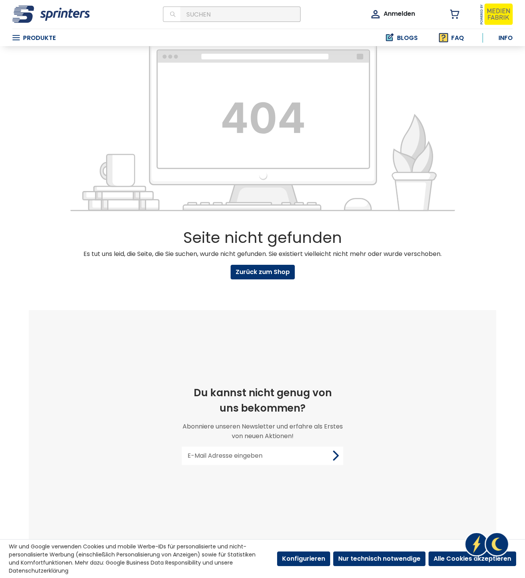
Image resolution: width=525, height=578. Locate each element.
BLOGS (407, 37)
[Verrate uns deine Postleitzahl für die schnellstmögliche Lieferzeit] (486, 544)
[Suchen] (171, 14)
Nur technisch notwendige (379, 558)
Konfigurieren (303, 558)
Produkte (39, 37)
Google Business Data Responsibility (153, 562)
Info (505, 37)
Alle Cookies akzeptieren (472, 558)
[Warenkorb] (450, 14)
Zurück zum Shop (263, 271)
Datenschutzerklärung (38, 571)
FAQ (457, 37)
